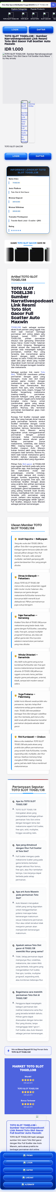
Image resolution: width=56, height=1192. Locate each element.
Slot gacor (27, 464)
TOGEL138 (16, 327)
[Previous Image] (5, 79)
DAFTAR (41, 29)
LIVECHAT (29, 1177)
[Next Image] (51, 79)
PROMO (30, 1156)
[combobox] (25, 4)
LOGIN (15, 29)
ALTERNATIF (29, 1184)
